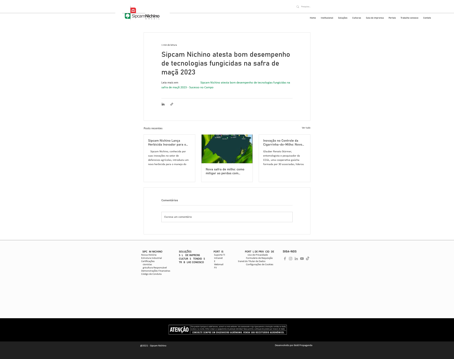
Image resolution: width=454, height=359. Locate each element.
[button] (246, 190)
